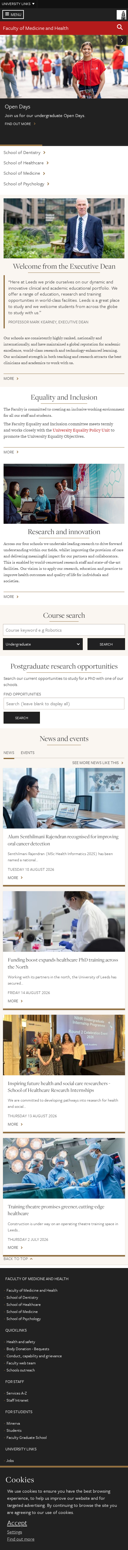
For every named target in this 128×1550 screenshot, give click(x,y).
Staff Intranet (18, 1400)
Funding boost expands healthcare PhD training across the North (63, 963)
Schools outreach (21, 1370)
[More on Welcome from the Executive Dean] (64, 228)
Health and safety (21, 1342)
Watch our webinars (106, 145)
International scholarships (63, 145)
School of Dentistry (22, 152)
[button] (120, 28)
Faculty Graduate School (27, 1437)
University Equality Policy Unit (81, 430)
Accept (17, 1522)
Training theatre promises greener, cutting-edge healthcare (56, 1210)
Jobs (10, 1460)
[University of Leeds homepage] (121, 14)
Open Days (21, 145)
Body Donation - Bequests (28, 1349)
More (9, 379)
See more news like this (95, 763)
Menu (16, 14)
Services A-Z (17, 1393)
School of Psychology (24, 183)
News (9, 752)
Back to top (16, 1259)
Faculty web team (21, 1363)
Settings (14, 1531)
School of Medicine (22, 173)
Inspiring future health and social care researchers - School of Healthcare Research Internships (59, 1087)
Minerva (13, 1423)
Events (28, 752)
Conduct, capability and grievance (34, 1356)
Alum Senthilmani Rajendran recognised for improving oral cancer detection (63, 840)
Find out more (21, 1539)
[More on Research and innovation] (64, 494)
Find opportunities (22, 694)
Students (14, 1430)
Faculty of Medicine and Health (35, 28)
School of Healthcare (24, 162)
